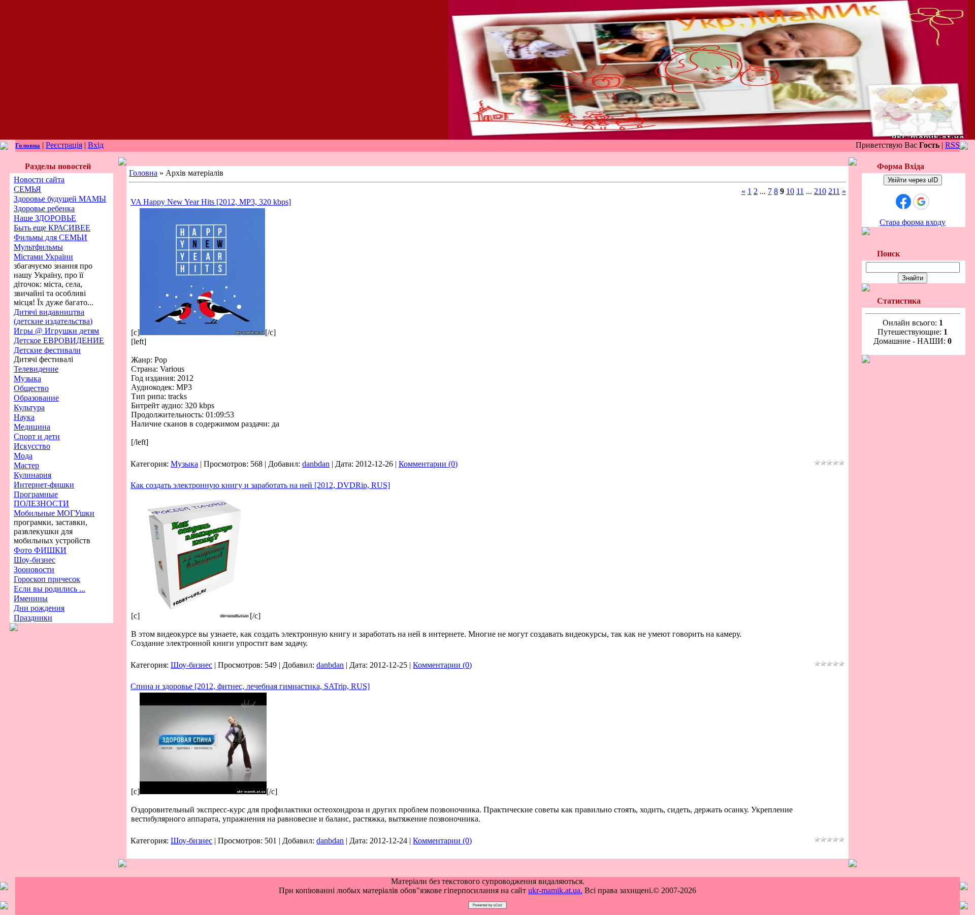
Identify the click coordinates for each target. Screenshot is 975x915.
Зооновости (34, 569)
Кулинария (32, 475)
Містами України (43, 256)
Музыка (27, 378)
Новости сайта (39, 179)
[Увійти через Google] (921, 201)
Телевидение (36, 369)
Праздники (33, 617)
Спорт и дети (37, 436)
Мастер (26, 465)
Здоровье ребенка (44, 208)
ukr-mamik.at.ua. (555, 890)
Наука (24, 417)
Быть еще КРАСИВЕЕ (52, 227)
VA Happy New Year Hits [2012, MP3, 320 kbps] (211, 202)
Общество (31, 388)
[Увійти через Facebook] (903, 201)
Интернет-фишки (44, 484)
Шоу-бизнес (34, 559)
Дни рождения (39, 608)
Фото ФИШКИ (40, 550)
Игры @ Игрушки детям (56, 330)
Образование (36, 398)
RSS (952, 145)
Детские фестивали (47, 350)
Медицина (32, 426)
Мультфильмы (38, 247)
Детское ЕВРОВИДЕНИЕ (59, 340)
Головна (27, 145)
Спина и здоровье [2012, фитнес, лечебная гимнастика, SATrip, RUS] (250, 686)
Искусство (32, 446)
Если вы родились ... (49, 588)
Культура (29, 407)
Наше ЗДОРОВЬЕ (45, 218)
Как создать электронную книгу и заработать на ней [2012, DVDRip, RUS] (260, 485)
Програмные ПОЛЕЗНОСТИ (41, 499)
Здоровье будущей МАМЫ (60, 198)
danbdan (316, 464)
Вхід (96, 145)
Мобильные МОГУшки (54, 513)
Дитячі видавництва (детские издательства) (53, 316)
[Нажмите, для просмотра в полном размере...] (202, 332)
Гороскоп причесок (47, 579)
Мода (23, 455)
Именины (31, 598)
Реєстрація (64, 145)
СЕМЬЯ (27, 189)
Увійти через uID (913, 180)
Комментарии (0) (428, 464)
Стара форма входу (913, 222)
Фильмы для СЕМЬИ (50, 237)
